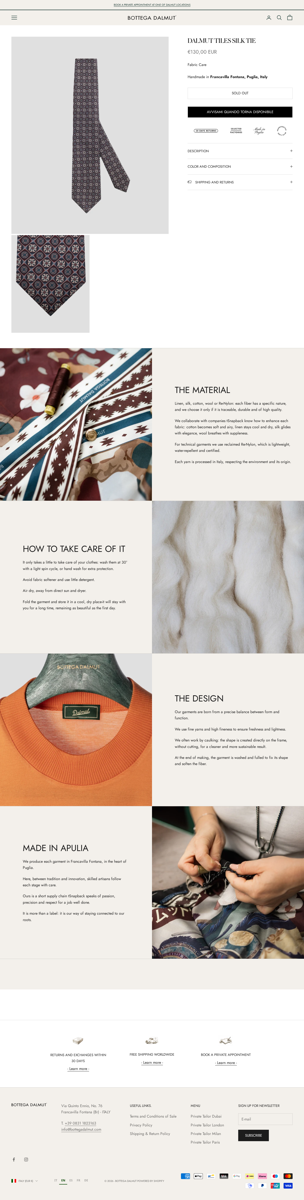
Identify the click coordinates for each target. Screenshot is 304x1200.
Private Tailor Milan (206, 1133)
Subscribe (253, 1135)
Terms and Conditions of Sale (153, 1116)
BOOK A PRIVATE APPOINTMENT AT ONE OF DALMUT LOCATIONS (152, 5)
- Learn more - (78, 1068)
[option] (55, 1180)
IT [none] (55, 1180)
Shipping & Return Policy (150, 1133)
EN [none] (63, 1180)
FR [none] (78, 1180)
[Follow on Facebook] (13, 1159)
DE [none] (86, 1180)
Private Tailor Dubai (206, 1116)
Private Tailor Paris (205, 1142)
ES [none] (71, 1180)
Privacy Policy (141, 1125)
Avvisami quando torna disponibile (240, 111)
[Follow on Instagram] (26, 1159)
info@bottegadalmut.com (81, 1129)
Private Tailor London (207, 1125)
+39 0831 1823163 (80, 1123)
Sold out (240, 93)
